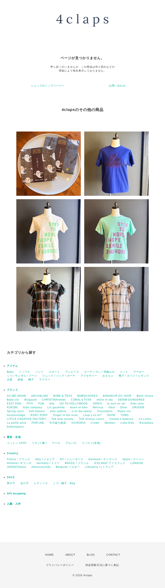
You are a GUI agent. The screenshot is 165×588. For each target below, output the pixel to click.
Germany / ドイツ (48, 463)
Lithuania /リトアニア (99, 466)
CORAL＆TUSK (81, 399)
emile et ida (105, 399)
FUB (41, 403)
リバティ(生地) (91, 442)
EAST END (14, 403)
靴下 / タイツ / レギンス (134, 375)
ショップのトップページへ (47, 85)
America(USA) (41, 466)
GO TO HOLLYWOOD (74, 403)
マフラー (44, 379)
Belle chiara (145, 395)
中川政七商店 (57, 422)
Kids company (32, 407)
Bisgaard (30, 399)
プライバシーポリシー (60, 565)
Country (12, 453)
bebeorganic (15, 426)
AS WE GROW (16, 395)
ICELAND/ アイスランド (109, 463)
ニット (124, 371)
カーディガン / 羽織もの (99, 371)
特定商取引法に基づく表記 (102, 565)
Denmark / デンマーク (103, 459)
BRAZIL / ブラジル (77, 463)
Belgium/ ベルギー (68, 466)
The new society (62, 418)
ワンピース (72, 371)
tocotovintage (16, 415)
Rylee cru (124, 411)
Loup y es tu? (92, 415)
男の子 (11, 483)
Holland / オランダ (19, 463)
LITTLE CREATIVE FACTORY (26, 418)
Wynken (110, 422)
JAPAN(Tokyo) (16, 466)
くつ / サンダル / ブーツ (22, 375)
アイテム (12, 365)
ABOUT (70, 554)
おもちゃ (108, 375)
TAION (111, 415)
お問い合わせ (117, 85)
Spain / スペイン (133, 459)
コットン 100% (17, 442)
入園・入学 (14, 503)
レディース (41, 483)
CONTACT (113, 554)
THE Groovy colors (91, 418)
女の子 (24, 483)
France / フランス (18, 459)
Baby (10, 371)
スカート (54, 371)
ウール (56, 442)
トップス (24, 371)
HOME (49, 554)
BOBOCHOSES (87, 395)
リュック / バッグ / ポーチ (58, 375)
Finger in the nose (65, 415)
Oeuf (111, 407)
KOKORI (12, 407)
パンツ (39, 371)
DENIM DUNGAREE (131, 399)
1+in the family (82, 411)
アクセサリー (89, 375)
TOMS (125, 415)
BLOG (91, 554)
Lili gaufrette (56, 407)
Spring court (15, 411)
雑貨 (20, 379)
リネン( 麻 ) (39, 442)
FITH (30, 403)
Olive (123, 407)
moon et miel (79, 407)
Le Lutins (145, 418)
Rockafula (146, 422)
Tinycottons (105, 411)
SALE (11, 477)
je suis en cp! (116, 403)
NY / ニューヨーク (71, 459)
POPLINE (38, 422)
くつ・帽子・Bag (64, 483)
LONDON (137, 463)
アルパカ (71, 442)
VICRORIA (78, 422)
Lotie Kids (127, 422)
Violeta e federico (121, 418)
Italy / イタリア (45, 459)
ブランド (12, 389)
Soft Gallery (37, 411)
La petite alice (16, 422)
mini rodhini (58, 411)
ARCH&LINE (39, 395)
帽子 (31, 379)
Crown (95, 422)
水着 (9, 379)
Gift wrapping (16, 493)
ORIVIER (138, 407)
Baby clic (13, 399)
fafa (51, 403)
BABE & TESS (62, 395)
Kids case (137, 403)
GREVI (97, 403)
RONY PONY (39, 415)
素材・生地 (14, 436)
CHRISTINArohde (54, 399)
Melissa (98, 407)
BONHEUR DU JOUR (117, 395)
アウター (139, 371)
